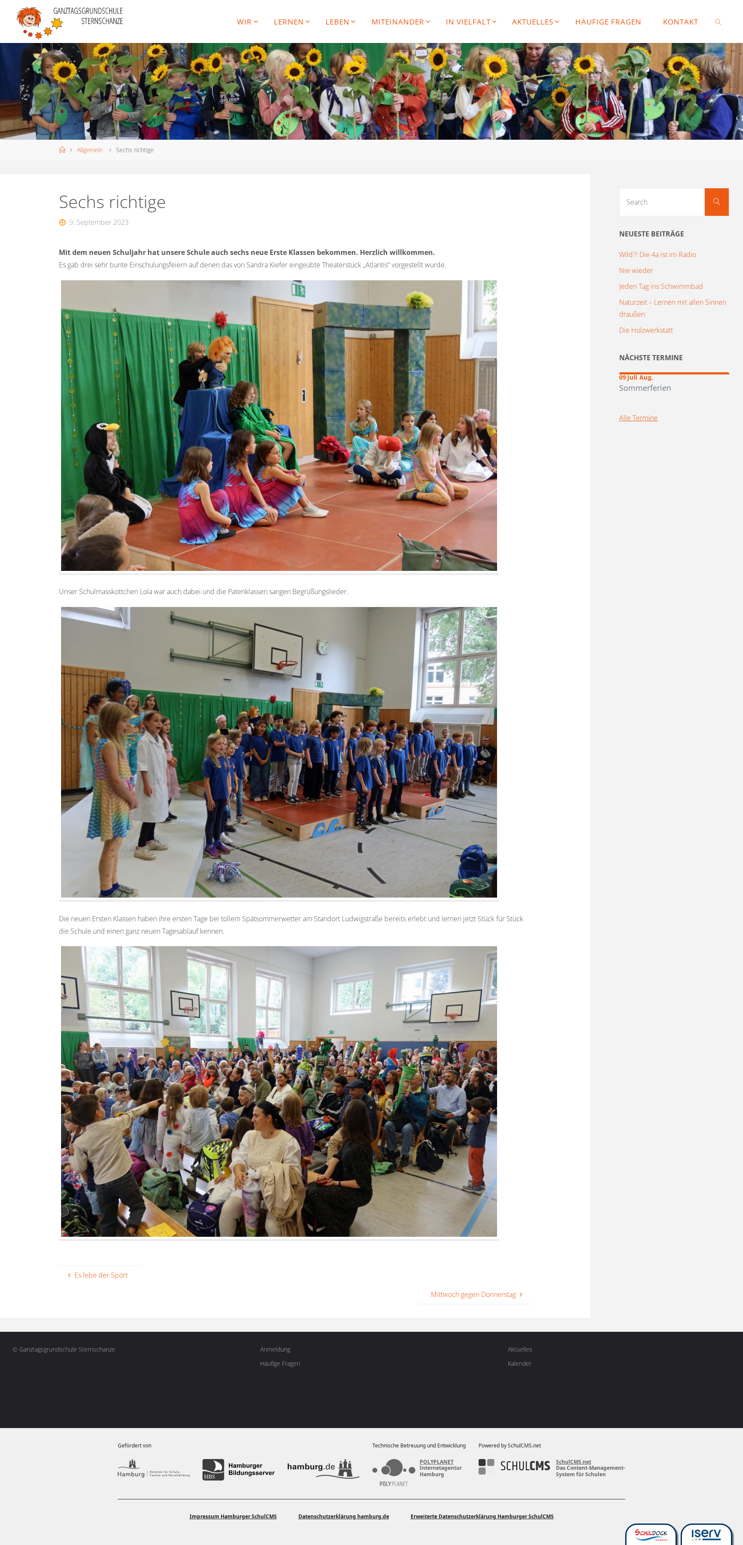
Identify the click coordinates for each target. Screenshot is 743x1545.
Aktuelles (520, 1349)
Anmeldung (275, 1349)
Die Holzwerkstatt (646, 330)
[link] (718, 21)
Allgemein (90, 150)
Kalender (519, 1363)
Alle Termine (638, 418)
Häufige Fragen (280, 1363)
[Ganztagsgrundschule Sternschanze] (70, 21)
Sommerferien (645, 387)
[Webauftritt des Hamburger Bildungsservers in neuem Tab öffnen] (238, 1470)
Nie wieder (636, 270)
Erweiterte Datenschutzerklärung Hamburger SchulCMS (482, 1516)
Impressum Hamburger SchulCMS (233, 1516)
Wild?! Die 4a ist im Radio (657, 254)
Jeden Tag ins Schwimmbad (661, 286)
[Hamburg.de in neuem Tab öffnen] (323, 1470)
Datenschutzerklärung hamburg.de (343, 1516)
